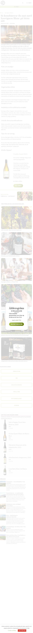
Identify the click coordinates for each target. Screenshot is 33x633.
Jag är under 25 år (16, 320)
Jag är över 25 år (16, 324)
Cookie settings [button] (12, 630)
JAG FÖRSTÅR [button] (22, 630)
